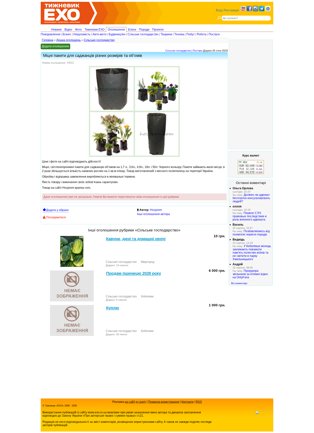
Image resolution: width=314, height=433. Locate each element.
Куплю (112, 308)
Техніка (179, 34)
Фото (78, 29)
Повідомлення (50, 34)
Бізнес (67, 34)
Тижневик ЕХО (94, 29)
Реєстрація (231, 10)
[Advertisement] (251, 94)
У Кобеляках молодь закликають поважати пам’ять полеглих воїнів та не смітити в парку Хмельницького (252, 252)
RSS (199, 401)
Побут (190, 34)
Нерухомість (81, 34)
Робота (201, 34)
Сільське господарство (143, 34)
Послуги (214, 34)
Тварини (166, 34)
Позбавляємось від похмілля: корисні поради (251, 233)
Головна (47, 40)
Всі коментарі (239, 283)
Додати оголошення (55, 46)
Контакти (188, 401)
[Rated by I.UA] (263, 415)
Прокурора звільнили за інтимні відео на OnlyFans (250, 274)
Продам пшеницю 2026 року (133, 273)
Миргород (147, 261)
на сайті (130, 401)
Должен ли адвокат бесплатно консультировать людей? (251, 198)
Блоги (132, 29)
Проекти (158, 29)
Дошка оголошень (68, 40)
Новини (56, 29)
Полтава (197, 50)
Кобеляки (147, 296)
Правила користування (163, 401)
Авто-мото (99, 34)
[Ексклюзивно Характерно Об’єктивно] (62, 12)
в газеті (141, 401)
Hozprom (156, 209)
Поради (144, 29)
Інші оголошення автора (153, 214)
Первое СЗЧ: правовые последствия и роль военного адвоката (250, 216)
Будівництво (117, 34)
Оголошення (116, 29)
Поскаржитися (56, 217)
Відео (68, 29)
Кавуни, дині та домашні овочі (136, 238)
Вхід (219, 10)
